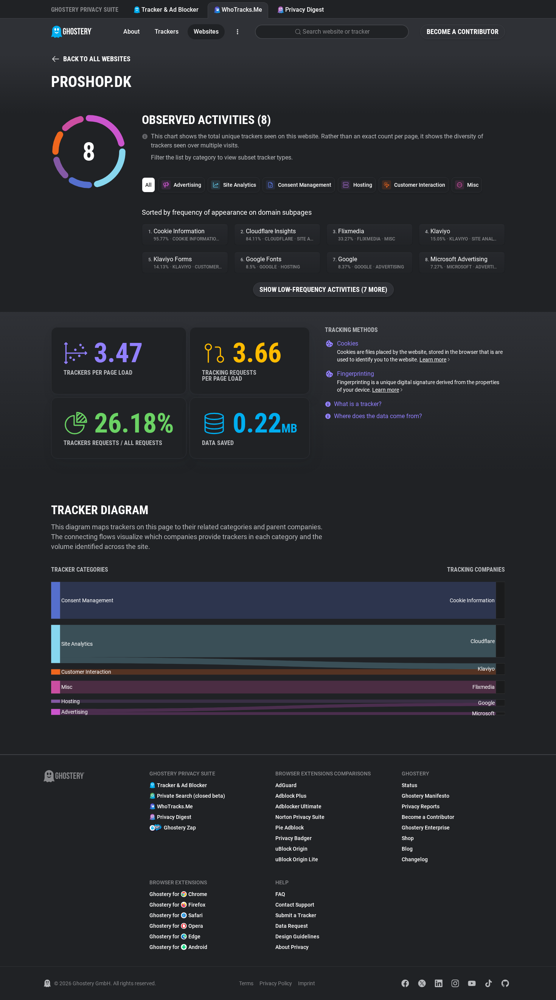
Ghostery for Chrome (178, 894)
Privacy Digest (304, 9)
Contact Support (294, 905)
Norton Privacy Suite (300, 817)
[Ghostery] (71, 32)
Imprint (306, 983)
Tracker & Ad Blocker (170, 9)
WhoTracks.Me (242, 9)
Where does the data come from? (378, 416)
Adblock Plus (290, 796)
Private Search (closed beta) (191, 796)
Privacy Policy (275, 983)
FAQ (280, 894)
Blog (407, 849)
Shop (408, 838)
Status (409, 785)
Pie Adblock (289, 828)
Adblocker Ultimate (298, 806)
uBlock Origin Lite (296, 859)
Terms (246, 983)
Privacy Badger (293, 838)
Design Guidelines (297, 936)
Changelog (415, 859)
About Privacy (292, 947)
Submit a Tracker (295, 915)
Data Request (291, 926)
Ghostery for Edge (174, 936)
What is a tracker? (358, 404)
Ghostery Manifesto (425, 796)
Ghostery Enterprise (426, 828)
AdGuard (286, 785)
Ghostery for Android (178, 947)
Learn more (432, 360)
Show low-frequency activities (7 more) (323, 289)
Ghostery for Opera (176, 926)
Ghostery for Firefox (177, 905)
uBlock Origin (291, 849)
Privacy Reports (421, 806)
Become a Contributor (463, 32)
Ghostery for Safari (176, 915)
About (131, 31)
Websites (206, 31)
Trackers (167, 31)
